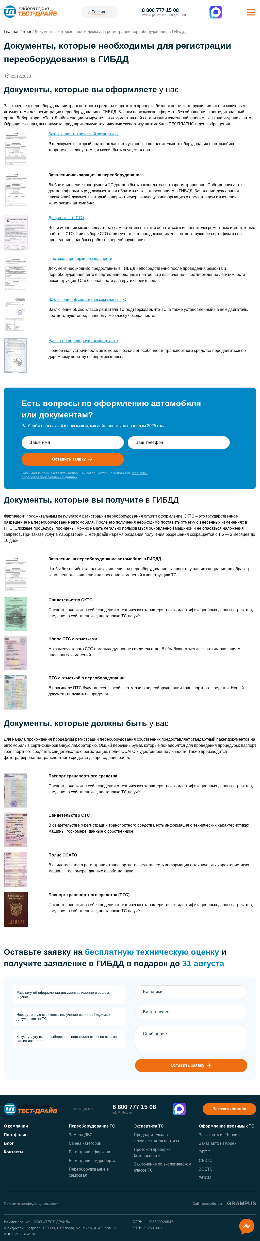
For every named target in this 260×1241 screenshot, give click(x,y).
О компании (16, 1126)
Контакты (13, 1152)
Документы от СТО (66, 218)
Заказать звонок (229, 1109)
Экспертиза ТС (149, 1126)
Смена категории (85, 1143)
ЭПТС (204, 1152)
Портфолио (16, 1135)
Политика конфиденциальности (31, 1203)
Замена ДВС (81, 1135)
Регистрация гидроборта (92, 1160)
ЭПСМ (205, 1178)
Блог (9, 1143)
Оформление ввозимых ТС (226, 1126)
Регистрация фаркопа (89, 1152)
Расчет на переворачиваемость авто (83, 340)
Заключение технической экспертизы (83, 134)
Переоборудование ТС (92, 1126)
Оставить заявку (69, 459)
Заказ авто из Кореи (218, 1143)
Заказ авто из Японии (219, 1135)
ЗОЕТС (206, 1169)
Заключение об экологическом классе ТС (87, 299)
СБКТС (206, 1160)
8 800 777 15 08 (160, 10)
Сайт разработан (224, 1203)
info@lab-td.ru (122, 1112)
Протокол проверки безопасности (80, 258)
